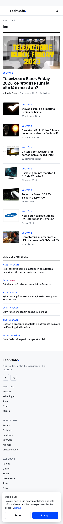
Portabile (7, 430)
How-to (7, 463)
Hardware (8, 435)
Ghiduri (6, 473)
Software (7, 439)
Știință (6, 411)
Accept (45, 515)
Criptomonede (10, 449)
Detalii (17, 507)
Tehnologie (9, 396)
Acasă (6, 20)
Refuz (18, 515)
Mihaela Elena (10, 93)
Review (6, 425)
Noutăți (7, 391)
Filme (5, 406)
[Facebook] (6, 377)
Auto (5, 488)
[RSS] (13, 377)
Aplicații (7, 444)
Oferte (6, 468)
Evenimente (9, 478)
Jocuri (6, 401)
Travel (6, 483)
